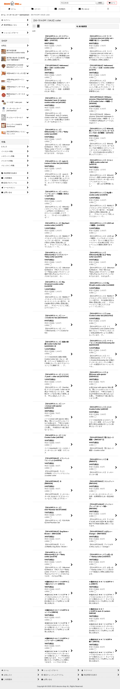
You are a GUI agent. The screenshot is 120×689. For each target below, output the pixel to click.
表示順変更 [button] (83, 26)
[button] (108, 9)
